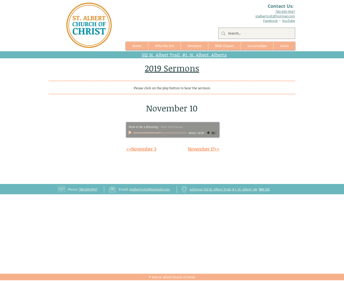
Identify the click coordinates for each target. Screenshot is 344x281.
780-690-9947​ (285, 11)
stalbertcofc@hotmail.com (149, 189)
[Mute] (208, 132)
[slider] (214, 133)
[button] (194, 46)
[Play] (131, 133)
